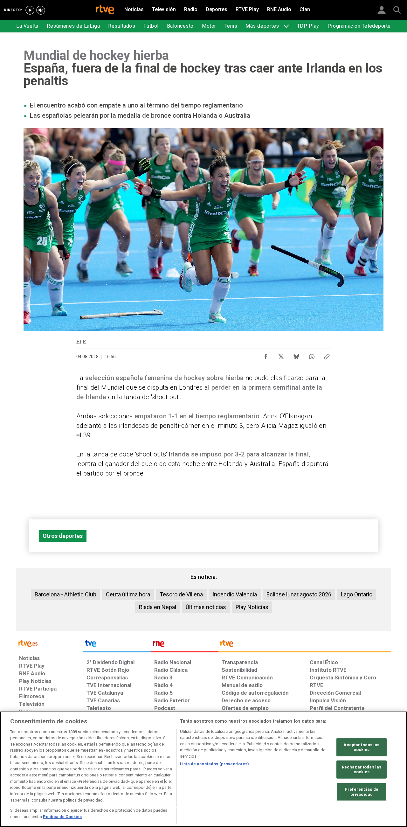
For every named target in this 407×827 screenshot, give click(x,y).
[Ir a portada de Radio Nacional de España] (184, 645)
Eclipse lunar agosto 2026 (298, 594)
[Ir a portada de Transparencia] (304, 645)
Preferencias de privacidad (361, 792)
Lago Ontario (356, 594)
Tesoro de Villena (181, 594)
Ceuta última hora (128, 594)
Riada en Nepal (157, 607)
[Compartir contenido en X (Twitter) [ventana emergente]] (281, 355)
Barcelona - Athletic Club (65, 594)
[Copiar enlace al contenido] (327, 355)
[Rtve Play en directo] (30, 10)
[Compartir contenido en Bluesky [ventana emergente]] (296, 355)
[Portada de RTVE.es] (105, 10)
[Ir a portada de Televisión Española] (117, 645)
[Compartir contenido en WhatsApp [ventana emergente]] (311, 355)
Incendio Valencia (234, 594)
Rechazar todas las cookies (361, 770)
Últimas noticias (206, 607)
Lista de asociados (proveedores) (214, 763)
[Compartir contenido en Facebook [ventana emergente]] (265, 355)
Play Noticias (252, 607)
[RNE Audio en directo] (41, 10)
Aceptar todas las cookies (361, 747)
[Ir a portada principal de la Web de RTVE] (49, 643)
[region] (203, 769)
